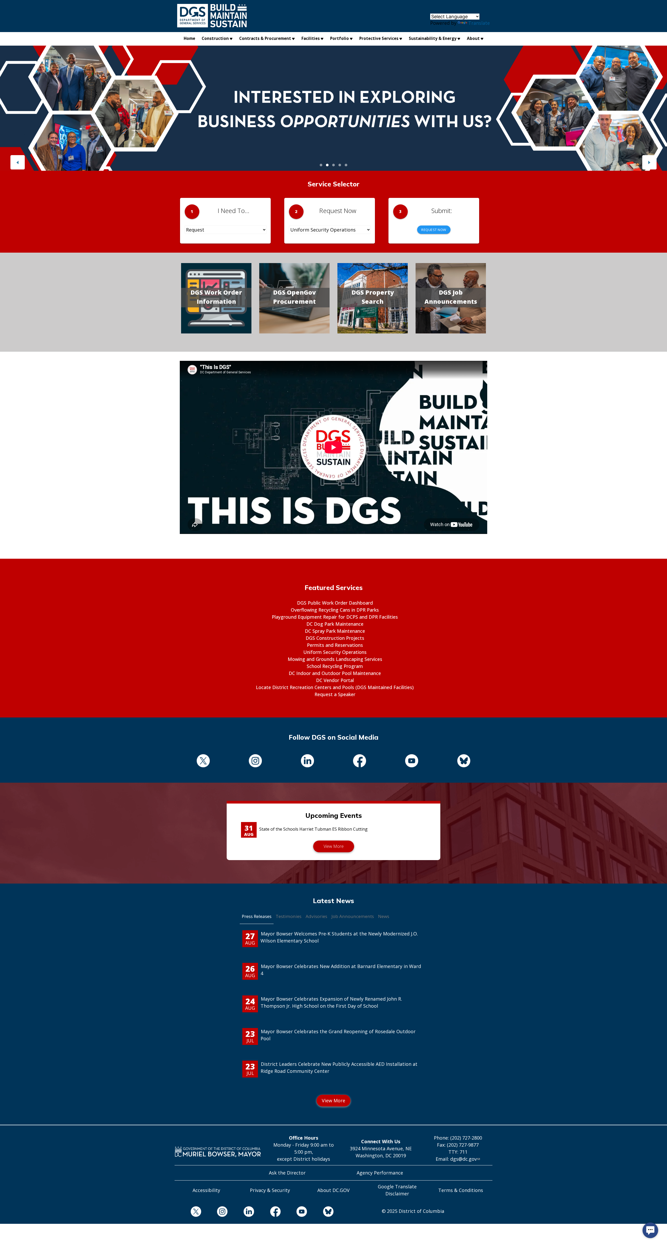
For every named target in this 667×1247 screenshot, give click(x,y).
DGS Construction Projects (335, 638)
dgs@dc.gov (463, 1159)
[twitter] (203, 761)
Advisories (316, 916)
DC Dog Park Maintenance (334, 624)
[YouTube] (412, 761)
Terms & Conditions (460, 1190)
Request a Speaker (334, 694)
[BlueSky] (464, 761)
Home (189, 38)
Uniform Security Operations (335, 652)
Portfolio (339, 38)
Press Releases (256, 916)
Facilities (310, 38)
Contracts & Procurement (265, 38)
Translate (479, 23)
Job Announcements (352, 916)
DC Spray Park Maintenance (335, 631)
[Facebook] (360, 761)
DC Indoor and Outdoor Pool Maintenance (335, 673)
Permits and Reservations (335, 645)
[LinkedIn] (307, 761)
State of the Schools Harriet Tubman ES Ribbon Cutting (313, 829)
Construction (215, 38)
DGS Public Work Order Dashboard (335, 603)
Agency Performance (380, 1173)
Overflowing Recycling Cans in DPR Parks (335, 610)
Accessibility (206, 1190)
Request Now (433, 229)
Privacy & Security (270, 1190)
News (383, 916)
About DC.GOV (333, 1190)
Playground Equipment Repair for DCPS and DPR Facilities (335, 617)
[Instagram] (255, 761)
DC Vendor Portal (335, 680)
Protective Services (378, 38)
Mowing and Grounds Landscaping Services (335, 659)
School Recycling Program (335, 666)
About (473, 38)
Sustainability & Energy (432, 38)
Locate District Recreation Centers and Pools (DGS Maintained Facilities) (335, 687)
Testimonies (288, 916)
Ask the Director (287, 1173)
